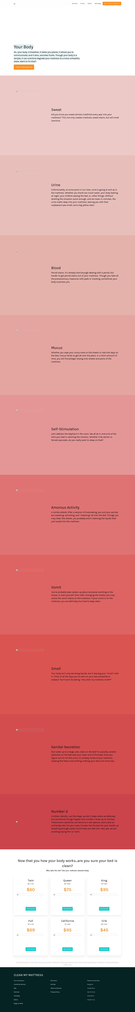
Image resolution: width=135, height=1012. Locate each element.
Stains (90, 3)
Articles (53, 984)
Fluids (82, 3)
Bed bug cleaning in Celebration (49, 962)
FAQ (15, 988)
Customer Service (20, 984)
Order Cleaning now (24, 67)
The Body (17, 996)
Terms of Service (56, 988)
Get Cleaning (31, 908)
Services (74, 3)
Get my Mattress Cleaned (112, 3)
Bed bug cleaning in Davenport (94, 962)
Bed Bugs (98, 3)
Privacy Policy (55, 992)
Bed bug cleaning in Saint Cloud (72, 962)
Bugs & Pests (18, 1003)
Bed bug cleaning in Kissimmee (26, 962)
